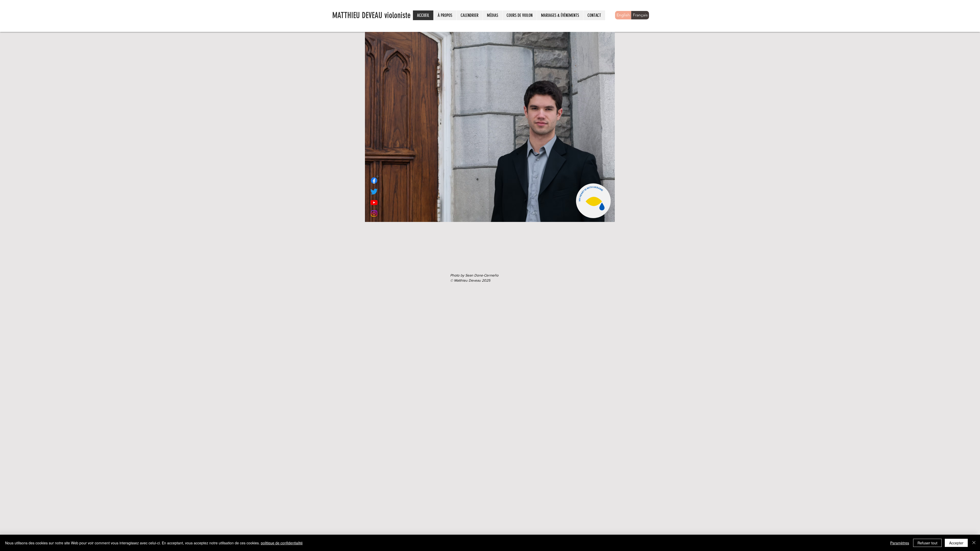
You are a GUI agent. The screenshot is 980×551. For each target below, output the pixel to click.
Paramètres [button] (899, 542)
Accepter (956, 542)
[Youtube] (374, 202)
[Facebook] (374, 180)
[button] (469, 15)
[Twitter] (374, 191)
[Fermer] (974, 543)
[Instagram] (374, 213)
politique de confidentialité (282, 542)
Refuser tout (927, 542)
